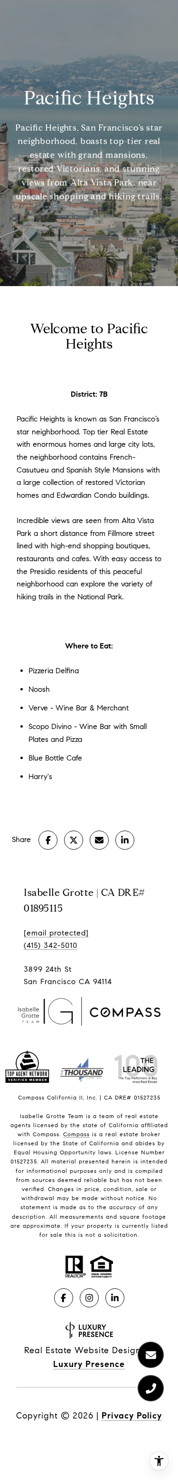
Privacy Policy (132, 1415)
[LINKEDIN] (114, 1297)
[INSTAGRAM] (89, 1297)
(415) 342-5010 (50, 945)
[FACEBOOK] (63, 1297)
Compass (76, 1134)
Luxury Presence (89, 1364)
